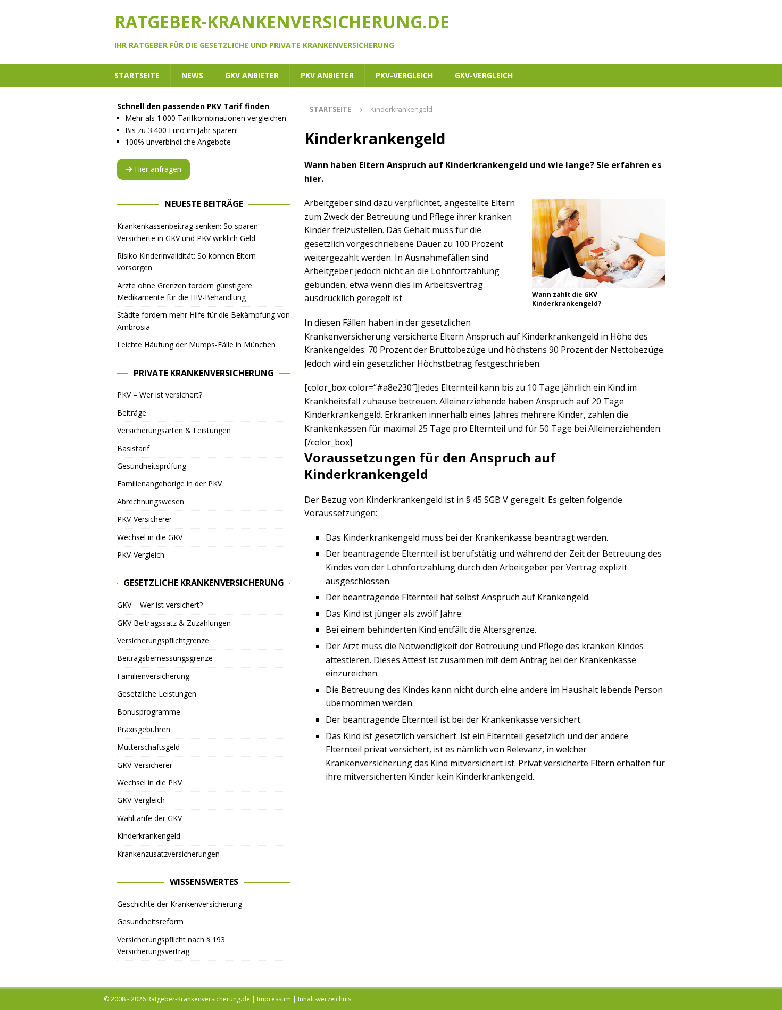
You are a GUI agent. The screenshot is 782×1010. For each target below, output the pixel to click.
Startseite (137, 75)
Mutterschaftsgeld (148, 747)
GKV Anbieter (252, 75)
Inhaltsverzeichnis (324, 999)
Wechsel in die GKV (149, 537)
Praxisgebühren (143, 729)
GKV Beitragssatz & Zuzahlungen (174, 623)
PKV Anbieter (327, 75)
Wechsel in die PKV (149, 782)
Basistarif (133, 448)
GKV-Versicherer (144, 765)
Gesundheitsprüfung (151, 466)
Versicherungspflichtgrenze (163, 640)
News (192, 75)
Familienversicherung (153, 676)
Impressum (274, 999)
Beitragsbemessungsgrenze (165, 658)
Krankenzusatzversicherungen (168, 854)
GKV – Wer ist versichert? (160, 605)
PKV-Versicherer (144, 519)
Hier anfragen (158, 169)
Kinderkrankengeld (148, 836)
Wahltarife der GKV (149, 818)
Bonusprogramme (148, 712)
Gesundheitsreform (150, 921)
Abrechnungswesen (150, 501)
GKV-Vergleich (484, 75)
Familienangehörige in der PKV (169, 483)
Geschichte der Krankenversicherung (179, 904)
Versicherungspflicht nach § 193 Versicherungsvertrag (171, 945)
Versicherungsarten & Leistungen (174, 430)
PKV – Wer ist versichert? (159, 395)
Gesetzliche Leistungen (156, 694)
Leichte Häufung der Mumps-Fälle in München (196, 345)
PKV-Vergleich (404, 75)
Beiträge (131, 413)
